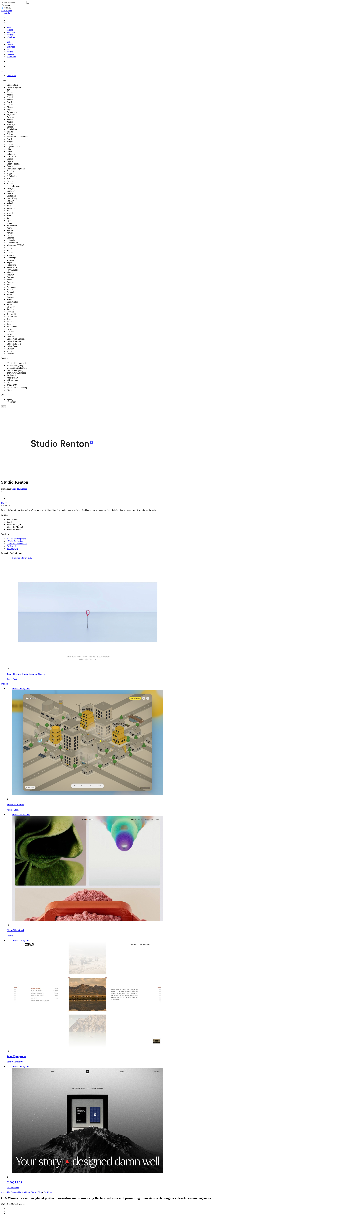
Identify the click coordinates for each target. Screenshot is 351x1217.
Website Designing (15, 541)
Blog (40, 1192)
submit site (5, 13)
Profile (7, 5)
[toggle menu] (2, 71)
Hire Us (4, 503)
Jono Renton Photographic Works (26, 673)
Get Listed (11, 75)
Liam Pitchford (15, 930)
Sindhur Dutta (13, 1187)
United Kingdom (19, 489)
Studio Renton (13, 679)
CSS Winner (6, 10)
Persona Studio (15, 804)
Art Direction (12, 546)
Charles (10, 936)
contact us (11, 54)
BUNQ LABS (14, 1182)
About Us (5, 1192)
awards (10, 30)
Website (8, 8)
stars (8, 49)
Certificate (47, 1192)
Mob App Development (17, 543)
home (9, 27)
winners (4, 684)
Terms (33, 1192)
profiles (10, 35)
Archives (26, 1192)
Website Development (16, 539)
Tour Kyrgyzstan (16, 1056)
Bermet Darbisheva (15, 1062)
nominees (11, 32)
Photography (12, 548)
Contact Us (16, 1192)
